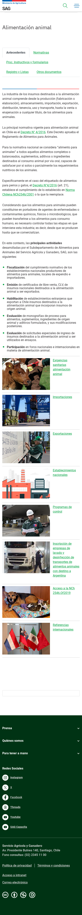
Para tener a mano (15, 753)
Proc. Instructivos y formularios (27, 62)
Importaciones (62, 397)
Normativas (41, 52)
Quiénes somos (12, 740)
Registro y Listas (17, 72)
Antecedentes (15, 52)
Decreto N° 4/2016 (33, 132)
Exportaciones (62, 433)
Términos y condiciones (53, 865)
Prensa (7, 728)
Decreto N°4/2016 (45, 185)
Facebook (16, 797)
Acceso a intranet (14, 875)
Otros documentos (49, 72)
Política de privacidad (17, 865)
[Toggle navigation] (65, 5)
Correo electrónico (15, 882)
